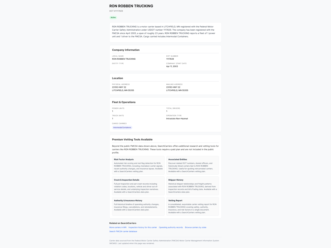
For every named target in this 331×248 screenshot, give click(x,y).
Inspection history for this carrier (143, 227)
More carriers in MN (117, 227)
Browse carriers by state (195, 227)
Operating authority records (171, 227)
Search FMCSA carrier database (123, 231)
